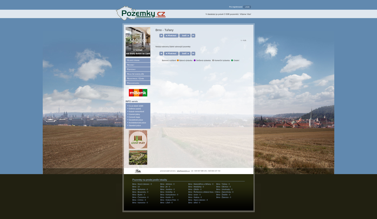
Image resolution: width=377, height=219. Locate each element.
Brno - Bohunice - (140, 189)
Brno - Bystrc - (138, 195)
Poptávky (131, 69)
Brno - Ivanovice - (140, 203)
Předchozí (172, 36)
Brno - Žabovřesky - (224, 192)
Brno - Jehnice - (167, 184)
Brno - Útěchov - (223, 187)
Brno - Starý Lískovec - (198, 200)
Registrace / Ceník (135, 78)
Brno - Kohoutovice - (169, 195)
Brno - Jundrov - (167, 189)
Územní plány (134, 114)
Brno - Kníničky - (167, 192)
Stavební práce (135, 126)
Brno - (136, 187)
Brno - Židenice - (223, 197)
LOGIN (247, 7)
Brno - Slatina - (195, 197)
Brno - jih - (165, 187)
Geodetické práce (136, 120)
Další (184, 36)
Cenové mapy (134, 117)
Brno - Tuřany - (223, 184)
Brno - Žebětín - (223, 195)
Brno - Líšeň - (166, 203)
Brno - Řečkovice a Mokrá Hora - (202, 192)
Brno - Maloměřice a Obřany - (200, 184)
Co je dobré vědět (136, 106)
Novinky (130, 65)
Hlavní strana (133, 60)
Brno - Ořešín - (194, 189)
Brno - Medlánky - (196, 187)
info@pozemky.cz (183, 171)
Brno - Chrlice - (139, 200)
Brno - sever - (194, 195)
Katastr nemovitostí (136, 112)
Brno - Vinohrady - (224, 189)
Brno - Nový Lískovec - (142, 184)
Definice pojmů (135, 109)
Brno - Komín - (166, 197)
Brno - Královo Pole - (169, 200)
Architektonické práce (137, 123)
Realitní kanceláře (135, 74)
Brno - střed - (194, 203)
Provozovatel (133, 83)
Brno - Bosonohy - (140, 192)
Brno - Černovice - (140, 197)
